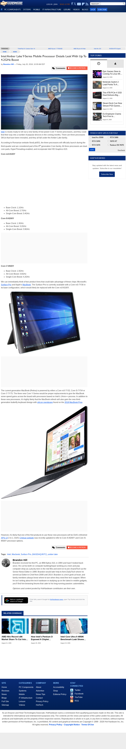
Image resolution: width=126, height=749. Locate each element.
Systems (22, 691)
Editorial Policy (59, 694)
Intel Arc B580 (97, 137)
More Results (121, 150)
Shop (93, 9)
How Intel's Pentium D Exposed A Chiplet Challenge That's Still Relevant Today (42, 638)
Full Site (5, 701)
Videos (22, 705)
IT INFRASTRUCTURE (51, 9)
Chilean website (27, 538)
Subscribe (102, 9)
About (38, 687)
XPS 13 (4, 538)
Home (4, 687)
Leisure (22, 701)
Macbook (16, 554)
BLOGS (85, 9)
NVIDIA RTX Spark (115, 48)
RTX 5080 (114, 137)
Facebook (79, 694)
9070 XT (113, 141)
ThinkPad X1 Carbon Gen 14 (26, 48)
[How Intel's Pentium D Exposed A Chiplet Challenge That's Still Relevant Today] (44, 626)
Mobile (22, 694)
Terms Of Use (87, 725)
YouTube (79, 697)
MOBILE (36, 9)
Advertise (40, 691)
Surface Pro (6, 285)
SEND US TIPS (65, 4)
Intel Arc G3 (97, 48)
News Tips (40, 694)
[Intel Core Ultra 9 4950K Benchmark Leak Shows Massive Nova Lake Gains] (74, 626)
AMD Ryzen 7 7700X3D (55, 48)
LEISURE (67, 9)
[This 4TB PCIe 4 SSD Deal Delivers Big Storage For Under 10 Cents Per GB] (97, 95)
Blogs (4, 698)
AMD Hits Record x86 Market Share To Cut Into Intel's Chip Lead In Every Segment (14, 638)
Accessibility (58, 687)
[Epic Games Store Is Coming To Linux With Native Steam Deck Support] (97, 74)
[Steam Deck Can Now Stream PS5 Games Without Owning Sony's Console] (97, 106)
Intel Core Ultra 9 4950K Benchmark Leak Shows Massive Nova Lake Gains (73, 638)
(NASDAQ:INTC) (39, 554)
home (5, 51)
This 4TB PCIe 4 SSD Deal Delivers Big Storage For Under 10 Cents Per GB (112, 94)
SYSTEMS (27, 9)
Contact (39, 698)
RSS (77, 701)
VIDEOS (76, 9)
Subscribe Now (107, 174)
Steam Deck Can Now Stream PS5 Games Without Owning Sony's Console (112, 104)
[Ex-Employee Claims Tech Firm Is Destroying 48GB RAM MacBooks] (97, 117)
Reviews (5, 691)
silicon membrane (45, 402)
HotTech (39, 705)
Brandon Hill (20, 560)
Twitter (77, 690)
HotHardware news (56, 599)
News (15, 51)
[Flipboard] (83, 4)
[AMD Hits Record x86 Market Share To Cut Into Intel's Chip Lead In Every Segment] (15, 626)
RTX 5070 (96, 145)
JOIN (55, 4)
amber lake (53, 554)
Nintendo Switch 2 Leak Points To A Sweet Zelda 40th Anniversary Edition (111, 83)
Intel (3, 132)
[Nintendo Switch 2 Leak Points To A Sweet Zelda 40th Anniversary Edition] (97, 85)
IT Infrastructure (25, 698)
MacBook (27, 285)
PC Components (26, 687)
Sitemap (5, 705)
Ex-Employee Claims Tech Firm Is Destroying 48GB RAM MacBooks (112, 115)
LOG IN (49, 4)
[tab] (98, 64)
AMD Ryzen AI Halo (80, 48)
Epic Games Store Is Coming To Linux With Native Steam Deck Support (112, 72)
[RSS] (87, 4)
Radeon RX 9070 (117, 145)
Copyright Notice (72, 725)
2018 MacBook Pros (73, 402)
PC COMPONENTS (12, 9)
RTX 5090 (96, 141)
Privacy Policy (42, 701)
